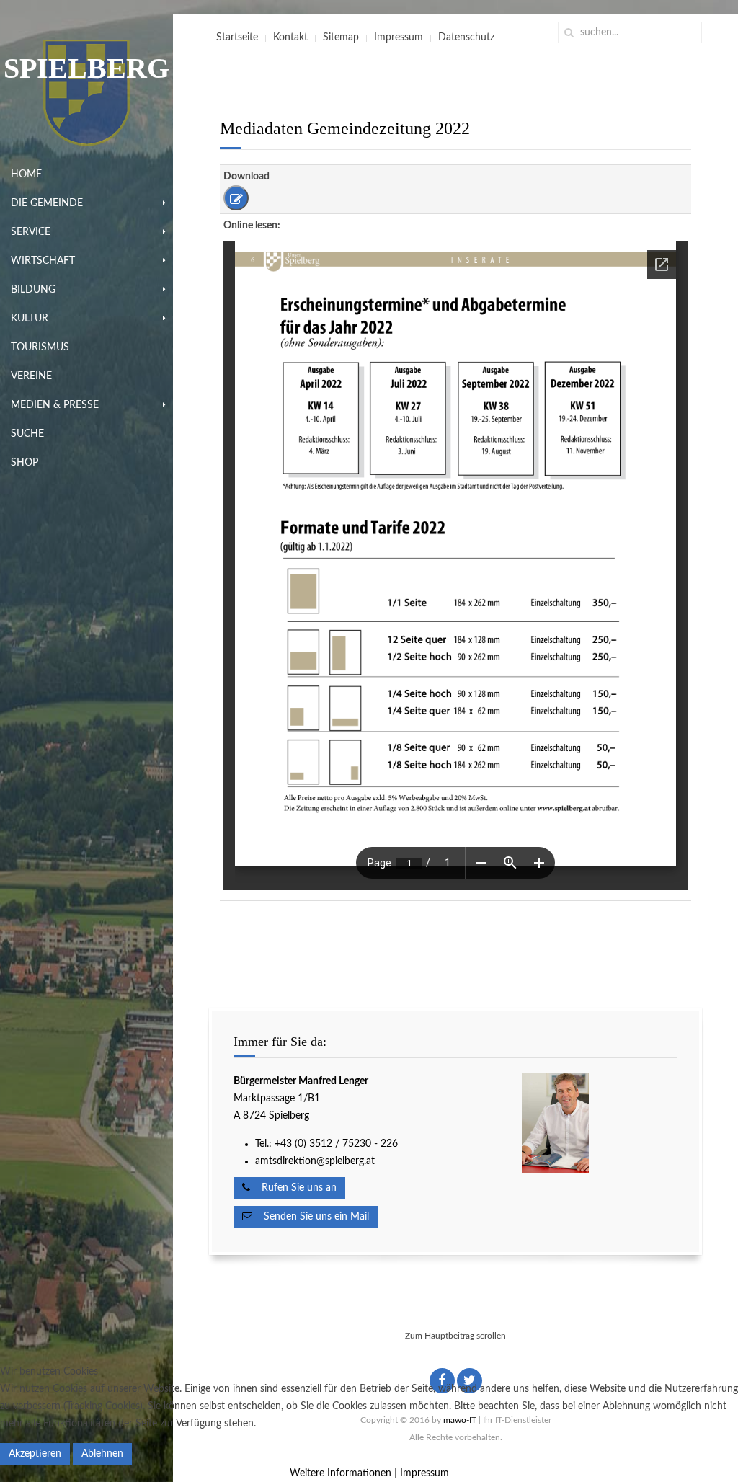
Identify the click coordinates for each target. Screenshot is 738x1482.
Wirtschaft (43, 261)
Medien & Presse (55, 405)
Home (26, 174)
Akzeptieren (35, 1454)
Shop (24, 463)
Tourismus (40, 347)
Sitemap (341, 37)
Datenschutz (466, 37)
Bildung (33, 290)
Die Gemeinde (47, 203)
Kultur (29, 319)
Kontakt (290, 37)
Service (30, 232)
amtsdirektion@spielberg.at (315, 1161)
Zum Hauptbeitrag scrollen (455, 1335)
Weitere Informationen (340, 1473)
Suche (27, 434)
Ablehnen (102, 1454)
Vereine (31, 376)
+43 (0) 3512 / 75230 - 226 (338, 1144)
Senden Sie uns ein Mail (310, 1217)
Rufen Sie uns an (293, 1188)
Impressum (398, 37)
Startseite (237, 37)
